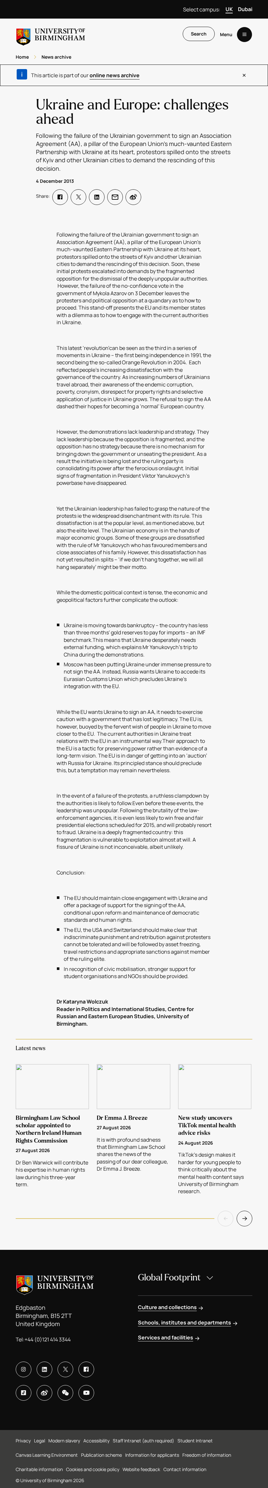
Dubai (245, 9)
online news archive (115, 75)
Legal (39, 1440)
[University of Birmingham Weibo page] (44, 1393)
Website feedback (141, 1469)
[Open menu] (244, 34)
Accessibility (96, 1440)
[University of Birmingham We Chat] (65, 1393)
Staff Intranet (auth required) (143, 1440)
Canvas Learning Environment (47, 1455)
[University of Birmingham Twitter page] (65, 1369)
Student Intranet (195, 1440)
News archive (56, 57)
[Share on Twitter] (78, 197)
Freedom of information (206, 1455)
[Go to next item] (244, 1218)
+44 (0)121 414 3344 (48, 1339)
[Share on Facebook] (60, 197)
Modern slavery (64, 1440)
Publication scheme (101, 1455)
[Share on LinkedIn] (97, 197)
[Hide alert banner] (244, 75)
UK (229, 9)
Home (22, 57)
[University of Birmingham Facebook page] (86, 1369)
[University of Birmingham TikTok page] (23, 1393)
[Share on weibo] (133, 197)
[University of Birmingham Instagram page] (23, 1369)
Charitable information (39, 1469)
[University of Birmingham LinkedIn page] (44, 1369)
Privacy (23, 1440)
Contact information (184, 1469)
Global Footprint (169, 1277)
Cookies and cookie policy (92, 1469)
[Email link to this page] (115, 197)
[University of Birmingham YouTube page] (86, 1393)
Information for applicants (152, 1455)
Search (199, 34)
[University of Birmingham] (51, 34)
